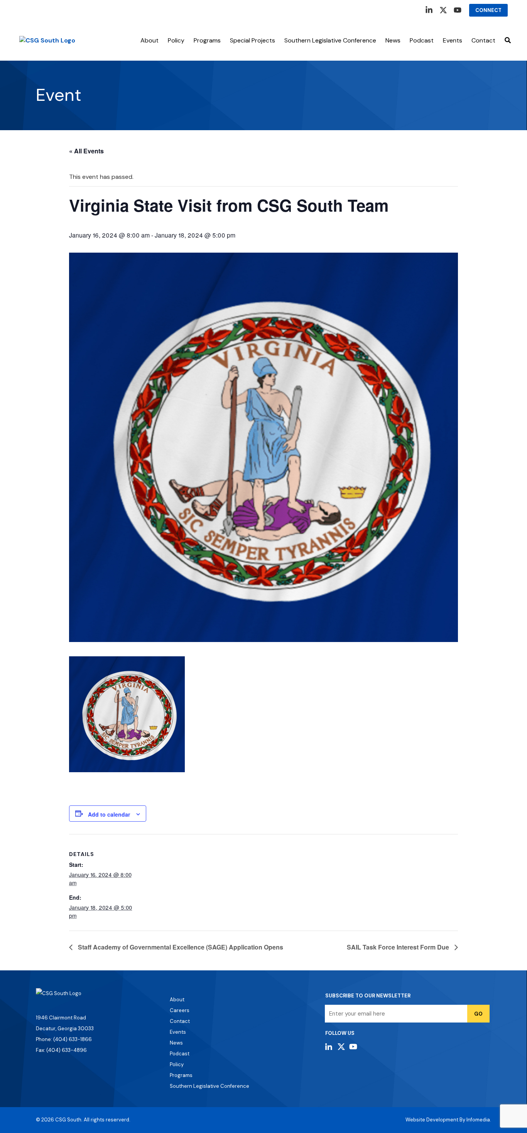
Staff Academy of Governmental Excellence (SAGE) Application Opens (179, 947)
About (149, 40)
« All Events (86, 150)
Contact (483, 40)
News (392, 40)
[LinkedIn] (429, 10)
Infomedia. (478, 1119)
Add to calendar (109, 814)
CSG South (68, 1119)
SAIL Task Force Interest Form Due (399, 947)
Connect (488, 10)
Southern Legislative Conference (330, 40)
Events (178, 1032)
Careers (179, 1010)
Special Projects (252, 40)
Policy (176, 40)
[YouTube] (457, 10)
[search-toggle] (507, 40)
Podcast (422, 40)
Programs (207, 40)
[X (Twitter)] (443, 10)
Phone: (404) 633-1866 (64, 1039)
